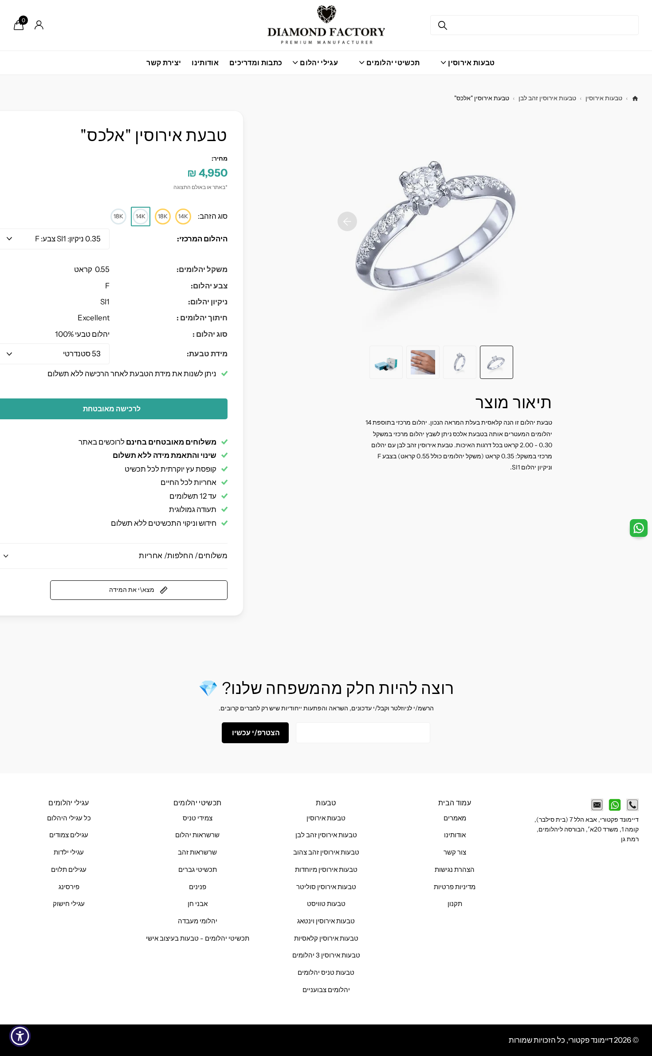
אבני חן (198, 904)
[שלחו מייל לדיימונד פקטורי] (597, 805)
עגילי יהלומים (68, 802)
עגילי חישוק (69, 904)
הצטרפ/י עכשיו (255, 732)
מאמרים (455, 818)
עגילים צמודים (68, 835)
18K (163, 216)
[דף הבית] (635, 98)
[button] (347, 221)
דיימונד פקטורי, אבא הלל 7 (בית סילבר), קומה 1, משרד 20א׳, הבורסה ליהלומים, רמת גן (586, 829)
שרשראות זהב (197, 852)
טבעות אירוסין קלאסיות (326, 938)
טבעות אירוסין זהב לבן (547, 98)
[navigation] (496, 362)
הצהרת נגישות (455, 870)
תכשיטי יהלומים (197, 802)
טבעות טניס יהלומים (326, 973)
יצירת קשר (163, 62)
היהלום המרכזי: (202, 238)
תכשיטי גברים (197, 870)
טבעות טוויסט (326, 904)
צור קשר (455, 852)
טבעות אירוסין (603, 98)
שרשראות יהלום (197, 835)
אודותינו (205, 62)
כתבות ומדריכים (255, 62)
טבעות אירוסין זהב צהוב (326, 852)
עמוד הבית (454, 802)
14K (183, 216)
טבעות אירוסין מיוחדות (326, 870)
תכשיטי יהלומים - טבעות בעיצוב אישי (197, 938)
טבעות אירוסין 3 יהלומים (326, 955)
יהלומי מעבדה (197, 921)
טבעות (326, 802)
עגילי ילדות (69, 852)
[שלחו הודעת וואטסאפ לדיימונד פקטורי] (615, 805)
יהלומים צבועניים (326, 990)
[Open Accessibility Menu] (20, 1036)
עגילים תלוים (68, 870)
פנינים (197, 887)
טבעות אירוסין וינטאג (326, 921)
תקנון (455, 904)
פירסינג (69, 887)
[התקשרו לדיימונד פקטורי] (632, 805)
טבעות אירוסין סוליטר (326, 887)
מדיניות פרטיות (454, 887)
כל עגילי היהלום (69, 818)
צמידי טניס (197, 818)
